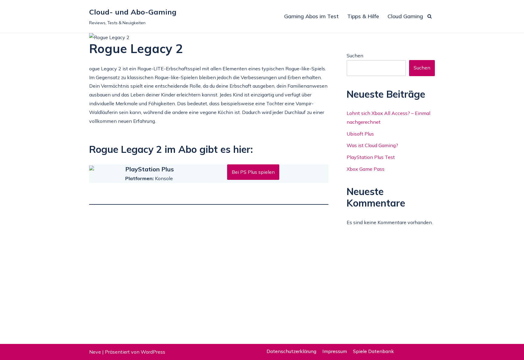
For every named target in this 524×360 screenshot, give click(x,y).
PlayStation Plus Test (371, 157)
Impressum (334, 351)
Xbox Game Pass (366, 169)
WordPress (153, 352)
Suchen (355, 55)
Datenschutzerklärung (291, 351)
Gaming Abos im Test (311, 16)
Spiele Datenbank (373, 351)
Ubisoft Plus (360, 134)
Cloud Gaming (405, 16)
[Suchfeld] (429, 16)
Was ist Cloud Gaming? (372, 145)
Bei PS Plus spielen (253, 172)
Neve (95, 352)
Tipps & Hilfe (363, 16)
